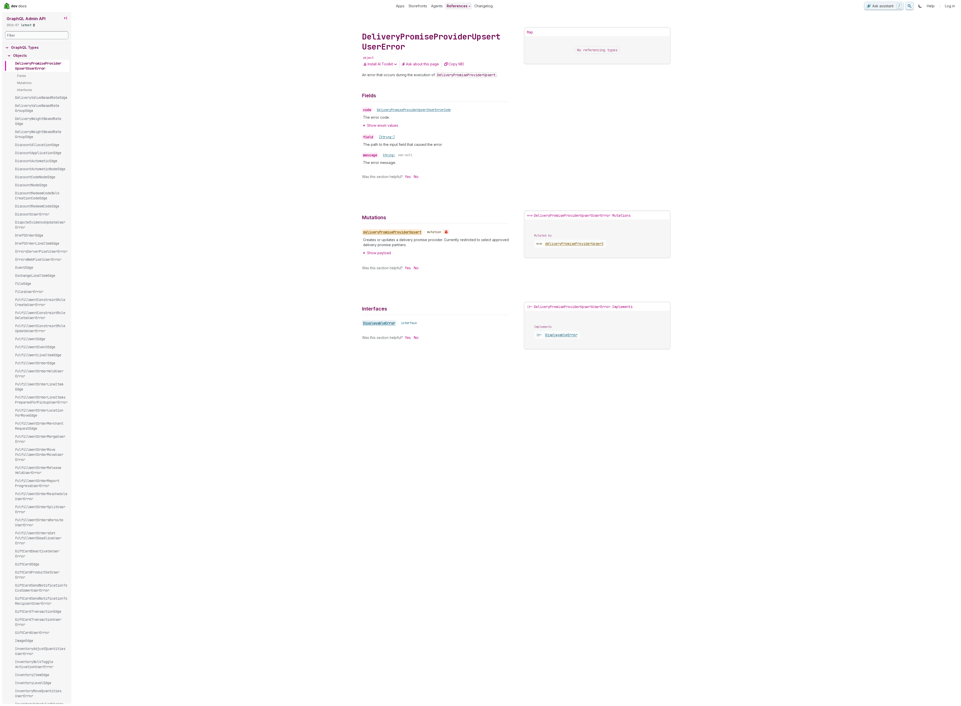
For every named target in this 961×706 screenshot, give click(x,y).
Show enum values (382, 125)
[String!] (387, 137)
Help (931, 6)
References (457, 6)
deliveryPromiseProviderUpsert (574, 243)
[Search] (909, 6)
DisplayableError (379, 323)
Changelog (483, 6)
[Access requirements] (446, 231)
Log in (950, 6)
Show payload (379, 253)
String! (389, 155)
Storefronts (418, 6)
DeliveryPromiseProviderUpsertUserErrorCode (414, 110)
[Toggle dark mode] (920, 6)
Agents (437, 6)
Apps (400, 6)
